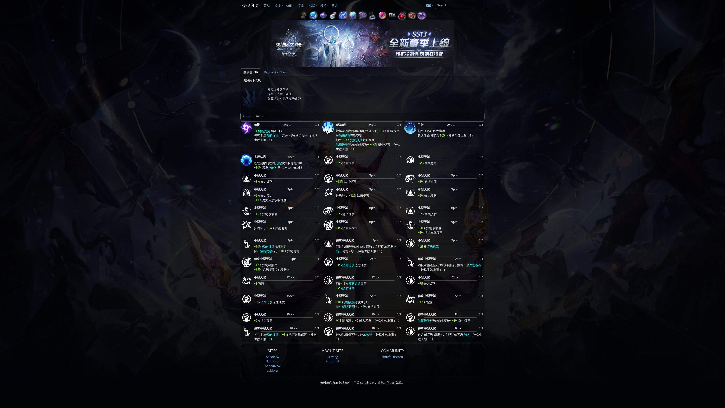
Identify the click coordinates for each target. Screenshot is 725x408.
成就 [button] (312, 5)
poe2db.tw (272, 366)
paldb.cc (272, 370)
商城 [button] (335, 5)
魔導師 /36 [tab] (250, 72)
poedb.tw (272, 357)
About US (332, 361)
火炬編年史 (249, 5)
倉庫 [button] (278, 5)
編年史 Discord (392, 357)
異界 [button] (323, 5)
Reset (247, 116)
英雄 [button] (267, 5)
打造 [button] (301, 5)
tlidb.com (272, 361)
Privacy (332, 357)
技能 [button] (289, 5)
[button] (430, 5)
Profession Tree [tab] (275, 72)
